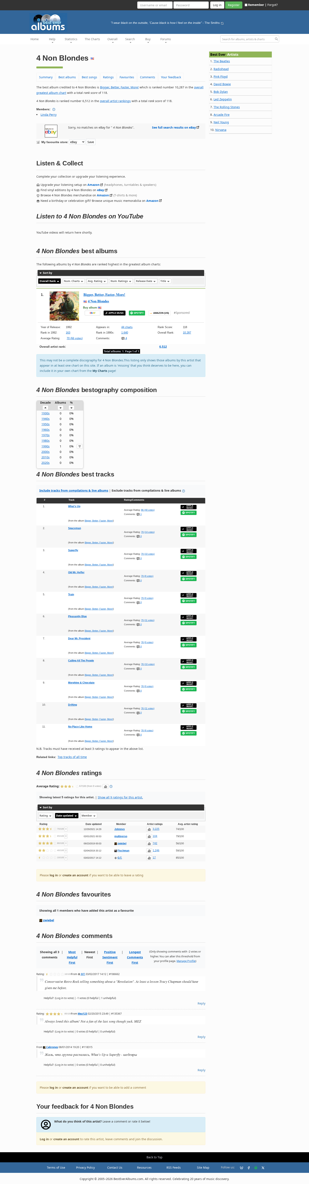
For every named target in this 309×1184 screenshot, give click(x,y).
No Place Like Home (80, 726)
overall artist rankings (115, 101)
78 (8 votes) (147, 730)
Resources (144, 1167)
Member (87, 815)
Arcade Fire (222, 115)
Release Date (144, 281)
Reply (201, 1003)
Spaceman (74, 528)
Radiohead (221, 69)
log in (54, 875)
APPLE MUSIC (116, 313)
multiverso (120, 836)
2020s (45, 463)
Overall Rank (48, 281)
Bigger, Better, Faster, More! (119, 87)
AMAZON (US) (161, 313)
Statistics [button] (71, 39)
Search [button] (130, 39)
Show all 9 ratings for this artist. (120, 797)
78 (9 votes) (147, 642)
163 (68, 332)
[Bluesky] (239, 1167)
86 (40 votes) (148, 510)
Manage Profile (186, 961)
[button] (45, 407)
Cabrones (52, 1047)
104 (155, 836)
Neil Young (221, 122)
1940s (45, 419)
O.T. (120, 857)
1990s (45, 446)
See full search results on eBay (174, 127)
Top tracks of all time (72, 757)
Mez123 (82, 1013)
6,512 (163, 346)
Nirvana (220, 130)
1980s (45, 441)
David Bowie (222, 84)
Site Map (203, 1167)
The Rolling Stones (227, 107)
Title (163, 281)
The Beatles (222, 61)
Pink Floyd (221, 76)
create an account (75, 875)
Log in (44, 1139)
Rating (44, 815)
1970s (45, 435)
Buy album (90, 307)
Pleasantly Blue (77, 616)
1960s (45, 430)
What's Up (74, 506)
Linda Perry (49, 115)
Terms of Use (56, 1167)
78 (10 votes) (148, 664)
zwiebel (122, 843)
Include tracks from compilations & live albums (73, 490)
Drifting (72, 704)
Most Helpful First (72, 957)
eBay (100, 190)
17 (154, 857)
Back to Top (154, 1157)
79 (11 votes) (147, 620)
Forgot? (272, 5)
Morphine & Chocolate (81, 682)
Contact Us (114, 1167)
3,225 (156, 828)
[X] (261, 1167)
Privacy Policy (85, 1167)
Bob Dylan (221, 92)
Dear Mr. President (79, 638)
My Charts (99, 371)
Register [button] (234, 5)
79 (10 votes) (148, 554)
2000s (45, 452)
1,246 (156, 850)
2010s (45, 457)
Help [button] (52, 39)
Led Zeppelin (223, 99)
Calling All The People (81, 660)
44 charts (127, 327)
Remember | (257, 5)
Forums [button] (165, 39)
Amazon (93, 185)
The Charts (92, 39)
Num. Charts (72, 281)
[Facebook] (247, 1167)
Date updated (65, 815)
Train (71, 594)
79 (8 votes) (147, 576)
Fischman (123, 850)
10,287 (187, 332)
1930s (45, 413)
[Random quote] (222, 22)
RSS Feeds (173, 1167)
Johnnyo (119, 829)
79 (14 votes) (148, 532)
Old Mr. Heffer (76, 572)
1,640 (124, 332)
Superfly (73, 550)
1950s (45, 424)
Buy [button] (148, 39)
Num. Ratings (119, 281)
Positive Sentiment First (110, 957)
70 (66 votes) (75, 338)
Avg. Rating (95, 281)
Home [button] (34, 39)
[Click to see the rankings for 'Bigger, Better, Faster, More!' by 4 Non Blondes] (64, 306)
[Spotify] (254, 1167)
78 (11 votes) (147, 708)
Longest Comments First (135, 957)
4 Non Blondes (98, 301)
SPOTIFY (139, 313)
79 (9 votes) (147, 598)
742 (155, 843)
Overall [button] (112, 39)
